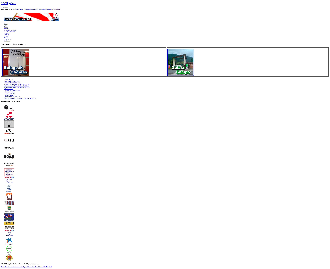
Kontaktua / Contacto (45, 9)
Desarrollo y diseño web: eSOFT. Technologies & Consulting (17, 267)
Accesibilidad (39, 267)
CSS (50, 267)
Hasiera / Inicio (19, 9)
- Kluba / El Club (8, 79)
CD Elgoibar (8, 3)
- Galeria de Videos (9, 93)
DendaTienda (6, 36)
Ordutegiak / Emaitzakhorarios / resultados (10, 30)
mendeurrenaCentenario (7, 40)
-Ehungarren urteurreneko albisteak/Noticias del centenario (20, 98)
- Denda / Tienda (8, 95)
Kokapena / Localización (31, 9)
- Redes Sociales (8, 89)
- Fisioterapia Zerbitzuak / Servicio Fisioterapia (16, 84)
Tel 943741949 (56, 9)
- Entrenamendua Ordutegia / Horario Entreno (16, 86)
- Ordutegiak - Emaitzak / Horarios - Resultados (17, 87)
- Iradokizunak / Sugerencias (12, 96)
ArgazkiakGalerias (7, 33)
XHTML (45, 267)
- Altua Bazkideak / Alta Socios (12, 82)
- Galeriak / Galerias (9, 92)
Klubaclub (5, 24)
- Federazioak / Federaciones (12, 90)
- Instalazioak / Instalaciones (11, 81)
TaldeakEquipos (6, 27)
